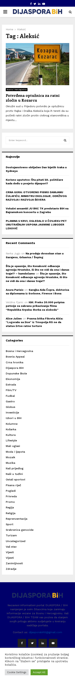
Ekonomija (13, 379)
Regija (10, 507)
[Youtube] (53, 643)
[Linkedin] (42, 643)
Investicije (12, 412)
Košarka (11, 429)
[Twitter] (32, 643)
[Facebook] (22, 643)
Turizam (11, 535)
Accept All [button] (39, 672)
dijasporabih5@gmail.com (45, 632)
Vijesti (10, 552)
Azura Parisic (14, 289)
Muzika (10, 462)
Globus (10, 406)
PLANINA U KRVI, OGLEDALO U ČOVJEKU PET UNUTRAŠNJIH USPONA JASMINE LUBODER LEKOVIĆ (36, 224)
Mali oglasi (13, 445)
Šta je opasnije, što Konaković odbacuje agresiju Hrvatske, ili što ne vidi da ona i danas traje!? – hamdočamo (37, 270)
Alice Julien (14, 318)
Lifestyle (11, 440)
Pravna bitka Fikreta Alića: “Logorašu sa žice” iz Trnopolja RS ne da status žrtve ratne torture (34, 322)
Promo (10, 501)
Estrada (11, 384)
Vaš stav (11, 546)
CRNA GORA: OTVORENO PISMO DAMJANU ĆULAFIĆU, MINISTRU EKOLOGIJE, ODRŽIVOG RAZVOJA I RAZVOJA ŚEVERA (36, 196)
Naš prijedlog (14, 468)
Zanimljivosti (14, 563)
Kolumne (12, 423)
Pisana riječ (13, 485)
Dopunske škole (16, 373)
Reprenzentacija (16, 518)
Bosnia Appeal (15, 356)
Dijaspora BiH (15, 367)
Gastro (10, 401)
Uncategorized (15, 541)
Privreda (11, 496)
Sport (9, 524)
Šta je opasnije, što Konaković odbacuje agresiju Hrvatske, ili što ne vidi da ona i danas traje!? (36, 277)
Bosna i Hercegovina (17, 89)
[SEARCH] (65, 140)
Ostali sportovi (15, 479)
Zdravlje (11, 568)
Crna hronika (14, 362)
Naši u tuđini (14, 473)
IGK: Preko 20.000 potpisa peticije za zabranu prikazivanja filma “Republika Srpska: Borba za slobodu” (35, 306)
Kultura (11, 434)
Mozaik (10, 457)
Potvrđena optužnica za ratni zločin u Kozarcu (33, 98)
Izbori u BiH (14, 418)
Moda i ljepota (15, 451)
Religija (10, 513)
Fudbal (10, 395)
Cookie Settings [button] (16, 672)
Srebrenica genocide (19, 529)
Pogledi (11, 490)
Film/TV (11, 390)
